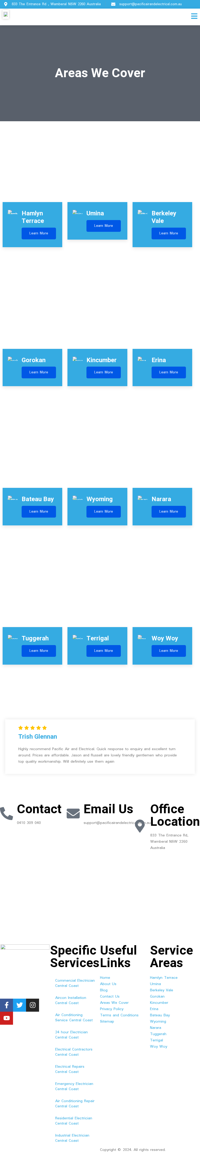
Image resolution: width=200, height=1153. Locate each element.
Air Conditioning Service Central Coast (74, 1017)
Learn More (38, 233)
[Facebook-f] (6, 1005)
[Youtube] (6, 1018)
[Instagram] (32, 1005)
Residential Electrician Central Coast (73, 1121)
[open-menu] (194, 17)
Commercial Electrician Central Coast (75, 983)
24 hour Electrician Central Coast (71, 1035)
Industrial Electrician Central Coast (72, 1138)
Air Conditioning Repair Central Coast (75, 1103)
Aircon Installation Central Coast (70, 1000)
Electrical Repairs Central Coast (69, 1069)
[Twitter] (19, 1005)
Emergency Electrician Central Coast (74, 1086)
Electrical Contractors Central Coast (73, 1052)
